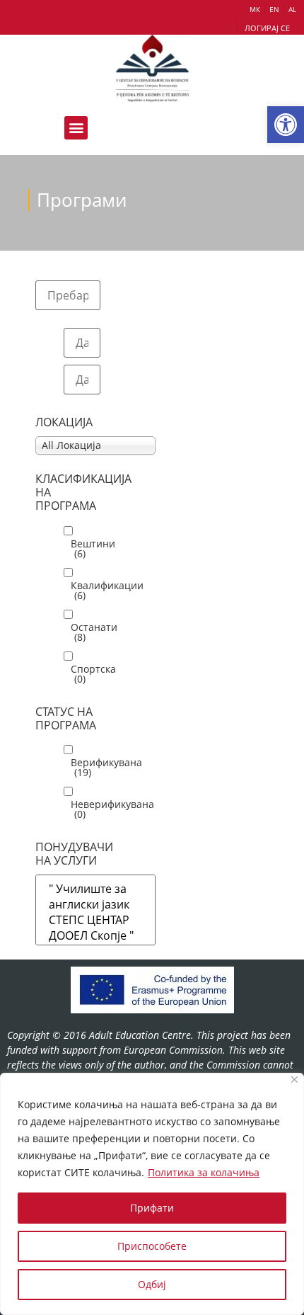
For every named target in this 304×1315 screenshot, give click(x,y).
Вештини (93, 549)
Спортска (93, 674)
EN (274, 9)
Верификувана (106, 768)
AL (292, 9)
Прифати (152, 1207)
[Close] (294, 1079)
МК (255, 9)
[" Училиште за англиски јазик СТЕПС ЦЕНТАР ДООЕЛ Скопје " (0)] (95, 923)
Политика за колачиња (203, 1172)
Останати (94, 632)
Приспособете (152, 1246)
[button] (285, 124)
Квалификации (107, 590)
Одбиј (152, 1284)
